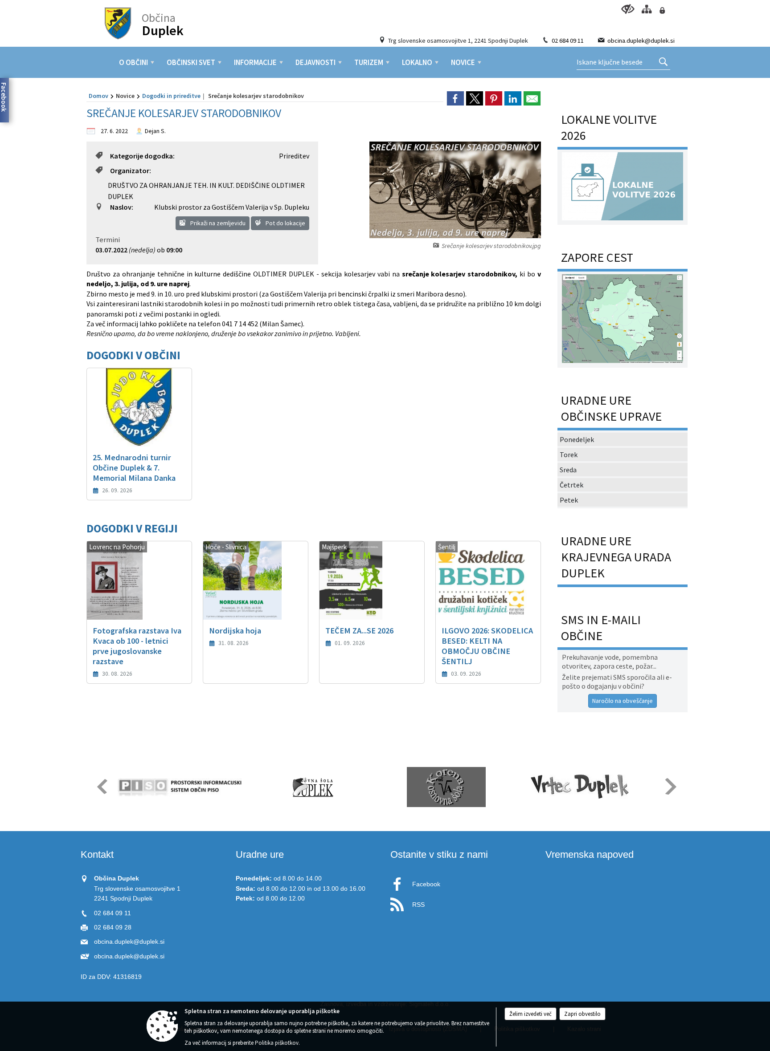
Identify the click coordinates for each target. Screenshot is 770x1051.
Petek (569, 499)
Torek (569, 454)
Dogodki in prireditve (171, 96)
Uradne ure (260, 854)
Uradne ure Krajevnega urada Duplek (616, 557)
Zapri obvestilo (582, 1014)
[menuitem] (133, 62)
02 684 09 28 (112, 927)
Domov (98, 96)
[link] (455, 98)
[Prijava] (662, 10)
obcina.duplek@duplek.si (641, 41)
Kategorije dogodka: (142, 155)
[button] (101, 786)
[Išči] (663, 62)
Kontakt (97, 854)
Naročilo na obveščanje (622, 701)
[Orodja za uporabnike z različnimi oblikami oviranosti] (628, 9)
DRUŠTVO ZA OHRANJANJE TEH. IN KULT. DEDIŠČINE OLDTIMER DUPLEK (206, 191)
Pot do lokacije (284, 223)
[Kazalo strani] (646, 9)
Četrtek (571, 484)
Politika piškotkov (277, 1043)
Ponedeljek (577, 439)
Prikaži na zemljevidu (217, 223)
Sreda (568, 469)
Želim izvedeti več (530, 1014)
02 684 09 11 (568, 41)
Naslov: (121, 207)
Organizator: (130, 170)
